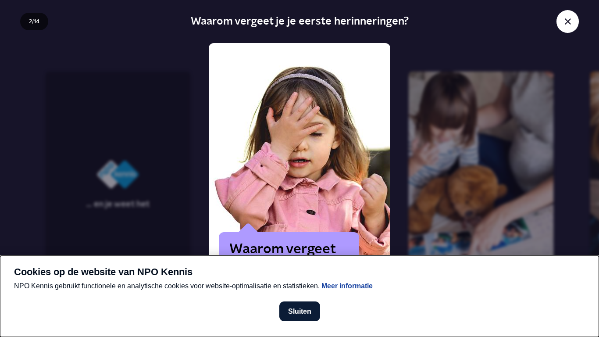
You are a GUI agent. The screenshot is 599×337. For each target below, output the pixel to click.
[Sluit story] (567, 21)
